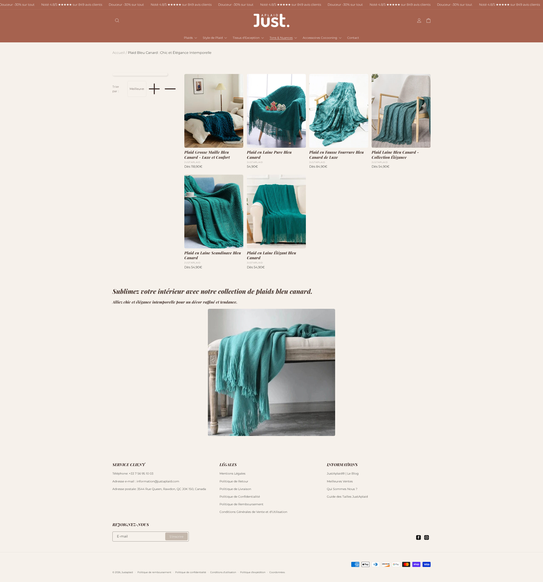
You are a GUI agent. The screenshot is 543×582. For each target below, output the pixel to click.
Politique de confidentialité (190, 572)
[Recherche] (117, 20)
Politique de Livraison (235, 489)
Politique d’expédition (252, 572)
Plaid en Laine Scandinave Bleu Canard (212, 255)
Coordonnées (277, 572)
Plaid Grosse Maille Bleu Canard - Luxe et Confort (207, 155)
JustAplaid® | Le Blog (343, 473)
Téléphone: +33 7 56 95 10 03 (132, 473)
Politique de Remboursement (241, 504)
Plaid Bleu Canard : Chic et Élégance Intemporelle (169, 53)
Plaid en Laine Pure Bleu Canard (269, 155)
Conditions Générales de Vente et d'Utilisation (253, 512)
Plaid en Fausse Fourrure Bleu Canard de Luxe (336, 155)
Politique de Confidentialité (240, 496)
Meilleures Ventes (340, 481)
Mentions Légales (232, 473)
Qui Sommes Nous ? (342, 489)
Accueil (118, 53)
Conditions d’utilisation (223, 572)
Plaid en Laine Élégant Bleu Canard (271, 255)
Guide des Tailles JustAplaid (347, 496)
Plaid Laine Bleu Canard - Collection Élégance (395, 155)
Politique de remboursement (154, 572)
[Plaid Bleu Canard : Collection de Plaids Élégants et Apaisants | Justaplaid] (271, 372)
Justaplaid (127, 572)
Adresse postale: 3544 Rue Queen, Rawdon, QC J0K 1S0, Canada (159, 489)
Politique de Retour (234, 481)
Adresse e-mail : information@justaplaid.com (145, 481)
